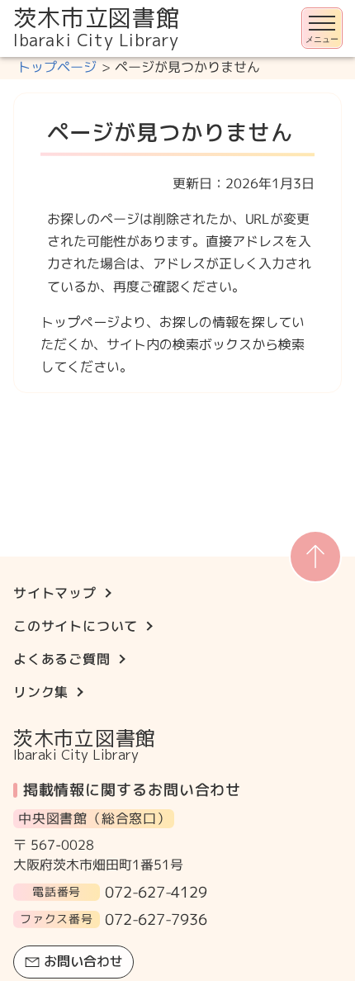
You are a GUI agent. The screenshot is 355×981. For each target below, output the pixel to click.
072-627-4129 (156, 892)
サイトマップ (55, 593)
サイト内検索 (1, 58)
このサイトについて (75, 626)
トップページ (57, 67)
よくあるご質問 (62, 659)
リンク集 (41, 692)
